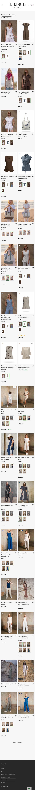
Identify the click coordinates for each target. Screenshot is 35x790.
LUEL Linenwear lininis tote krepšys (24, 225)
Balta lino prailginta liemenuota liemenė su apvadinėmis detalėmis (7, 47)
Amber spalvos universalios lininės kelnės (23, 604)
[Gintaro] (19, 579)
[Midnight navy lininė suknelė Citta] (3, 423)
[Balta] (2, 21)
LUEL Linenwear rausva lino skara (6, 93)
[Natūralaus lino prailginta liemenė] (7, 184)
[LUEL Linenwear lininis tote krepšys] (3, 234)
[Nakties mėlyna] (19, 482)
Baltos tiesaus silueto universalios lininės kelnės (7, 638)
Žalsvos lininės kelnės (7, 684)
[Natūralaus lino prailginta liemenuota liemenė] (7, 56)
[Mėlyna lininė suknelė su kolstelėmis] (28, 418)
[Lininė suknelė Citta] (11, 418)
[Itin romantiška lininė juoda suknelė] (20, 52)
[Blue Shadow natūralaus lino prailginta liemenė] (11, 184)
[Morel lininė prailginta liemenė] (20, 282)
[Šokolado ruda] (19, 21)
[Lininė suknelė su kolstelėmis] (7, 466)
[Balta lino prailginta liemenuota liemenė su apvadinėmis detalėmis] (3, 376)
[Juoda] (2, 482)
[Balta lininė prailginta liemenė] (3, 184)
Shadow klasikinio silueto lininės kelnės (7, 717)
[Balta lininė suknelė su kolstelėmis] (20, 418)
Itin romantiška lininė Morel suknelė (24, 45)
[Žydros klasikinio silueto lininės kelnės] (7, 563)
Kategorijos (4, 15)
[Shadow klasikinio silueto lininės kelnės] (11, 563)
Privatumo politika (5, 777)
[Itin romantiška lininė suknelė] (24, 52)
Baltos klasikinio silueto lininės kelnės (24, 637)
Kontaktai (3, 782)
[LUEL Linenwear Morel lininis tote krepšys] (28, 232)
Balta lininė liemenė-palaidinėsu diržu (7, 135)
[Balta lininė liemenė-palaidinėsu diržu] (20, 100)
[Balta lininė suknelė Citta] (7, 418)
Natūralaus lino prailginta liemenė (23, 316)
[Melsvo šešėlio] (2, 245)
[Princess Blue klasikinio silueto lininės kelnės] (28, 650)
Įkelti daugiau (17, 747)
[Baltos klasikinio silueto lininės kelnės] (3, 563)
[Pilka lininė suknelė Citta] (24, 471)
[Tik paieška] (28, 5)
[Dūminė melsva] (19, 153)
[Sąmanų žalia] (2, 693)
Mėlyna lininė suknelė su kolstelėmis (7, 458)
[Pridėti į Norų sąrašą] (16, 44)
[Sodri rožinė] (2, 69)
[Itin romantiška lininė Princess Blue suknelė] (20, 58)
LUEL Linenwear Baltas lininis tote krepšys (6, 269)
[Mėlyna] (22, 530)
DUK (2, 771)
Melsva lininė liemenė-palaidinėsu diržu (24, 177)
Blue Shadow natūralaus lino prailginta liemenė (6, 317)
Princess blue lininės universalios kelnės (24, 717)
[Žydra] (2, 530)
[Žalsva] (2, 661)
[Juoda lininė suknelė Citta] (3, 418)
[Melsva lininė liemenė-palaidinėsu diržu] (24, 100)
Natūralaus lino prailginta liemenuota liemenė (7, 367)
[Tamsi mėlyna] (2, 434)
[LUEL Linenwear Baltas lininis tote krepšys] (7, 234)
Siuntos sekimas (5, 780)
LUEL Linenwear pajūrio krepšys (22, 135)
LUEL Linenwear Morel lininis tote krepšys (6, 225)
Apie (2, 768)
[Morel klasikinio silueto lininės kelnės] (3, 568)
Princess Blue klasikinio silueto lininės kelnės (6, 554)
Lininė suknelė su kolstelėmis (23, 410)
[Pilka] (2, 387)
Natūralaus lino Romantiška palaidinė (24, 366)
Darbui (6, 17)
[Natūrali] (19, 201)
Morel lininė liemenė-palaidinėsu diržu (24, 93)
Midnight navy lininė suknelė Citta (23, 506)
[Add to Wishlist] (16, 410)
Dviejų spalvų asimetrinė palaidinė (24, 684)
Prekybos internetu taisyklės (8, 774)
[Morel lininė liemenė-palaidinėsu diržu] (11, 142)
